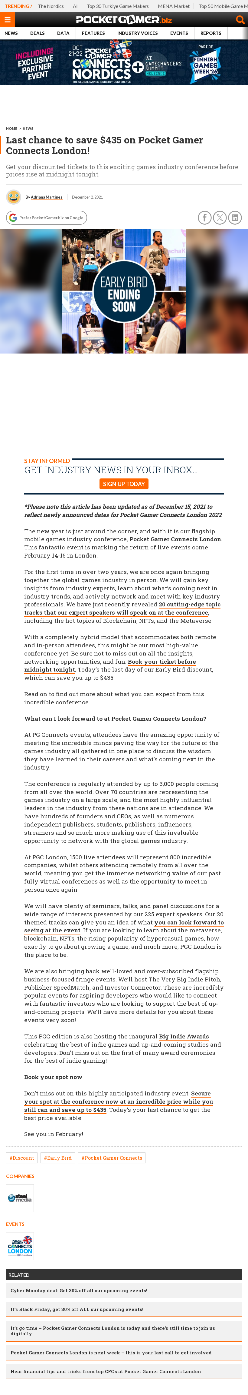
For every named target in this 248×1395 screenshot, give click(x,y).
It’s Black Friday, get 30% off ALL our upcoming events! (77, 1309)
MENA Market (174, 6)
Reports (211, 33)
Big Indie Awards (184, 1036)
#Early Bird (58, 1158)
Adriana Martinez (47, 197)
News (11, 33)
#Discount (21, 1158)
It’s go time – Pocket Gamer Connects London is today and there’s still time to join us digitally (113, 1330)
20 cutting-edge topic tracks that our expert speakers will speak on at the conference (122, 608)
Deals (37, 33)
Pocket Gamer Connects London (175, 539)
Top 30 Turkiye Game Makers (118, 6)
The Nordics (51, 6)
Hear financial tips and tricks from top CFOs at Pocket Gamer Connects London (106, 1371)
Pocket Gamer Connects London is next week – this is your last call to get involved (111, 1353)
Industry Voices (137, 33)
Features (93, 33)
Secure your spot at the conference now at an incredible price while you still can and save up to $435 (118, 1101)
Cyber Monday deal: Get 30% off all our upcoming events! (79, 1290)
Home (11, 128)
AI (75, 6)
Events (179, 33)
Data (63, 33)
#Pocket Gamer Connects (111, 1158)
